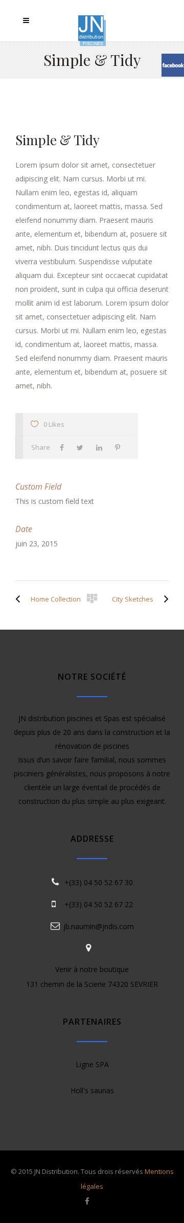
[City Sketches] (163, 599)
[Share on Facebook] (64, 447)
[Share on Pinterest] (120, 447)
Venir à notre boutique (92, 969)
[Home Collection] (20, 599)
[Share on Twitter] (82, 447)
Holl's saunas (92, 1090)
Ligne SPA (92, 1064)
